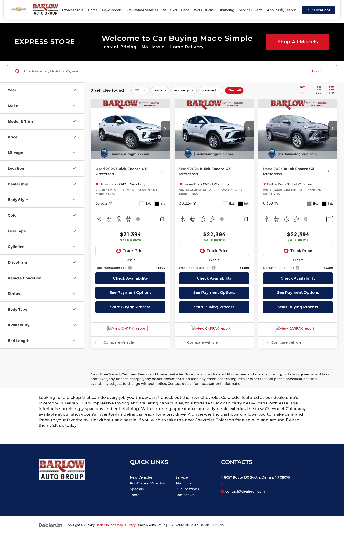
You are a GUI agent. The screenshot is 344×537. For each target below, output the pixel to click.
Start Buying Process (130, 307)
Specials (137, 489)
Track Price (134, 251)
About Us (183, 483)
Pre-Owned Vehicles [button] (142, 10)
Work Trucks (204, 10)
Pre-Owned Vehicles (147, 483)
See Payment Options (130, 292)
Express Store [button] (72, 10)
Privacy (130, 525)
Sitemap (117, 525)
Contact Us (185, 495)
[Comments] (162, 219)
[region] (130, 267)
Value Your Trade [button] (176, 10)
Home (93, 10)
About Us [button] (274, 10)
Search (317, 71)
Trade (134, 495)
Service (182, 477)
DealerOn (102, 525)
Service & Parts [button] (251, 10)
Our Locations (318, 10)
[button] (165, 129)
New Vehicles (141, 477)
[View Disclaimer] (138, 219)
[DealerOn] (50, 525)
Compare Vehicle (118, 342)
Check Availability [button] (130, 278)
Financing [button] (226, 10)
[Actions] (161, 172)
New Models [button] (112, 10)
